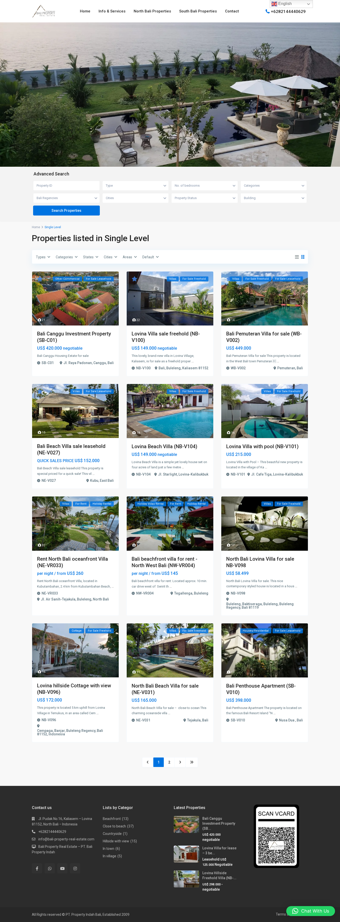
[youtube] (62, 868)
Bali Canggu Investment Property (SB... (218, 823)
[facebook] (37, 868)
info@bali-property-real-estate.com (66, 839)
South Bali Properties (198, 11)
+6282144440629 (288, 11)
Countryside (112, 834)
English (284, 3)
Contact (232, 11)
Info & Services (112, 11)
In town (108, 849)
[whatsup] (50, 868)
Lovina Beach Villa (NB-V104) (164, 446)
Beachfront (112, 819)
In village (109, 856)
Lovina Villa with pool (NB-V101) (262, 446)
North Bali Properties (152, 11)
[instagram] (75, 868)
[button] (310, 911)
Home (85, 11)
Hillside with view (116, 841)
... (192, 361)
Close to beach (114, 826)
